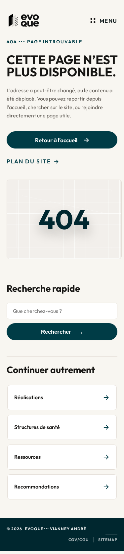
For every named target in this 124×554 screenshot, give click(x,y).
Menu (108, 20)
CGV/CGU (78, 539)
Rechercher (56, 332)
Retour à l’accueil (56, 140)
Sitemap (107, 539)
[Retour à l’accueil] (24, 20)
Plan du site (29, 161)
